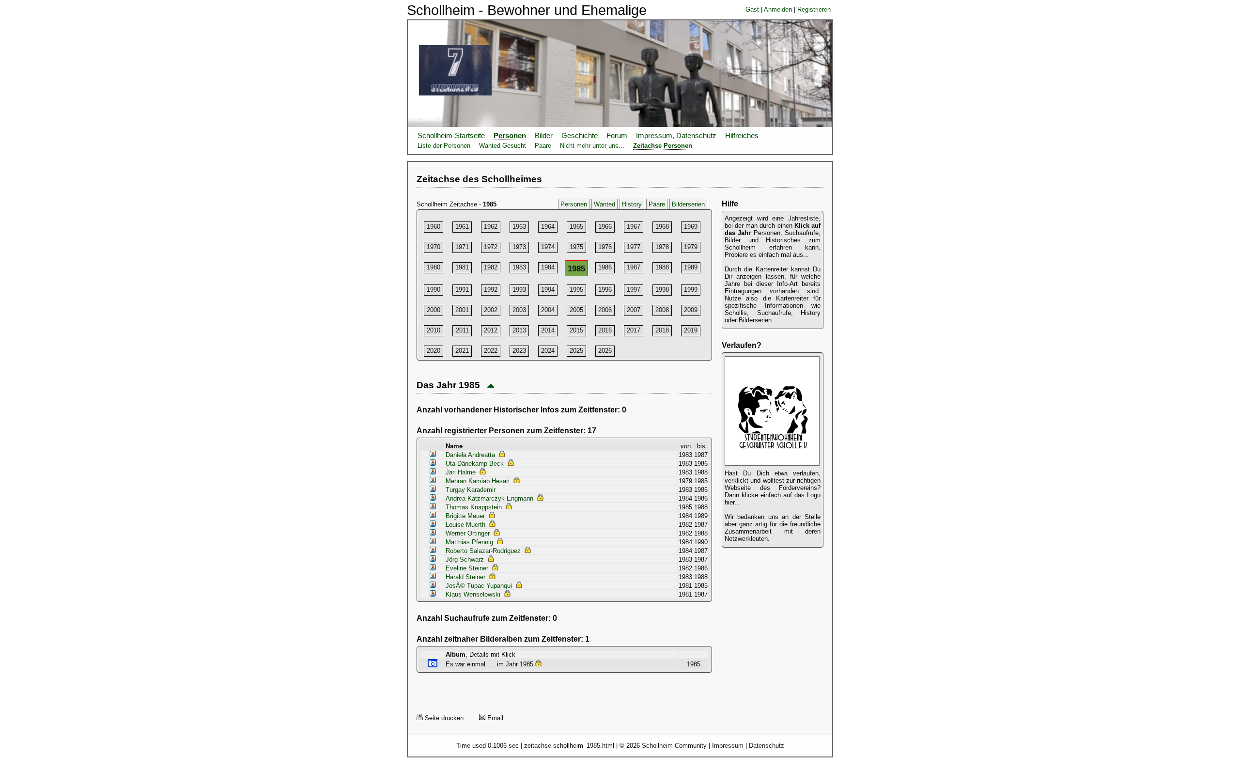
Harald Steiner (465, 577)
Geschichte (579, 136)
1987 (633, 267)
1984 (548, 267)
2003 (519, 310)
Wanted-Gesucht (502, 145)
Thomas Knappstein (474, 507)
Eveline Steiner (467, 568)
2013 (519, 330)
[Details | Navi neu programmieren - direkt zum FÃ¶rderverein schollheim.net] (772, 466)
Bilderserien (688, 204)
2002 (490, 310)
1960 (433, 226)
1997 (633, 289)
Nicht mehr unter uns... (592, 145)
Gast (752, 9)
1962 (490, 226)
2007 (633, 310)
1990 (433, 289)
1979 (691, 247)
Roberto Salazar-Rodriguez (483, 550)
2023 (519, 350)
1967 (633, 226)
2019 (691, 330)
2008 (662, 310)
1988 (662, 267)
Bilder (544, 136)
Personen (510, 136)
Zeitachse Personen (662, 145)
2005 (576, 310)
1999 (691, 289)
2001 (462, 310)
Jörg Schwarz (465, 559)
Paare (543, 145)
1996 (605, 289)
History (632, 204)
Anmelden (778, 9)
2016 (605, 330)
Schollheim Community (674, 745)
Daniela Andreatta (470, 454)
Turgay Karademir (471, 489)
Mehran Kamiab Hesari (478, 481)
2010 (433, 330)
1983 (519, 267)
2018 (662, 330)
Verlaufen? (741, 345)
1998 (662, 289)
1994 (548, 289)
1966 (605, 226)
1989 (691, 267)
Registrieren (814, 9)
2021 (462, 350)
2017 (633, 330)
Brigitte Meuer (465, 516)
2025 (576, 350)
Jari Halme (461, 472)
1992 (490, 289)
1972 (490, 247)
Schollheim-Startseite (451, 136)
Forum (616, 136)
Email (494, 718)
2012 (490, 330)
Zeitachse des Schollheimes (479, 179)
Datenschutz (766, 745)
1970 (433, 247)
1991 (462, 289)
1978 (662, 247)
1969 (691, 226)
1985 (576, 268)
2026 (605, 350)
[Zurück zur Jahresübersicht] (490, 385)
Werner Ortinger (468, 533)
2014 (548, 330)
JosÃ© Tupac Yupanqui (479, 585)
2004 (548, 310)
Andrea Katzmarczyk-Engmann (489, 498)
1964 (548, 226)
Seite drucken (443, 718)
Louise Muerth (465, 524)
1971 (462, 247)
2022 (490, 350)
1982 (490, 267)
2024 (548, 350)
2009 (691, 310)
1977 (633, 247)
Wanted (604, 204)
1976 (605, 247)
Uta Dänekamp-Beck (475, 463)
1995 (576, 289)
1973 (519, 247)
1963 (519, 226)
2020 (433, 350)
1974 (548, 247)
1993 (519, 289)
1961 (462, 226)
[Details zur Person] (433, 454)
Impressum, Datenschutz (676, 136)
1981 (462, 267)
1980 (433, 267)
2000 (433, 310)
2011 (462, 330)
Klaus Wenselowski (473, 594)
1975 (576, 247)
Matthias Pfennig (469, 542)
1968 (662, 226)
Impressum (728, 745)
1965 (576, 226)
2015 (576, 330)
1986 (605, 267)
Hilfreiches (742, 136)
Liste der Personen (444, 145)
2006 (605, 310)
